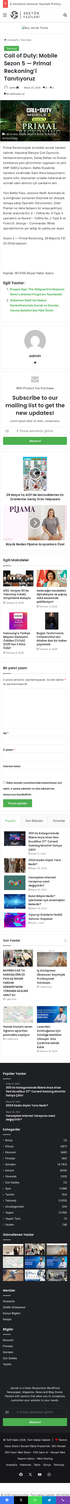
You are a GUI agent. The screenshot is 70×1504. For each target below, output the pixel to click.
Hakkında (25, 1464)
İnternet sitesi (11, 766)
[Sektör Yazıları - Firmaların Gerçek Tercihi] (25, 15)
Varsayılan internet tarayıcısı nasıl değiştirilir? (42, 881)
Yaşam (9, 1212)
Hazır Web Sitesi (20, 1452)
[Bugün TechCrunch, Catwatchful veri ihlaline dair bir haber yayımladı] (52, 621)
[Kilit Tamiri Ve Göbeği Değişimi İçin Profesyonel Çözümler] (13, 1275)
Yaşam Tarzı (12, 1218)
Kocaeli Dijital (28, 1446)
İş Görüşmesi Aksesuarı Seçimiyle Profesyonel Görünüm (51, 977)
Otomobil (10, 1176)
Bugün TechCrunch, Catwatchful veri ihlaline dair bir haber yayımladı (52, 638)
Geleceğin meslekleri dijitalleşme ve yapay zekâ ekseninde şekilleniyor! (52, 596)
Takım (37, 1464)
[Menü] (5, 16)
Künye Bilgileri (11, 1313)
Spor (8, 1188)
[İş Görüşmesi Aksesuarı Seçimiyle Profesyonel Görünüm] (52, 958)
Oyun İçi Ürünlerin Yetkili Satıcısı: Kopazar (45, 917)
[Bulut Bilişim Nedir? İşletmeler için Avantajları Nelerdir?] (14, 901)
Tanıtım (9, 1194)
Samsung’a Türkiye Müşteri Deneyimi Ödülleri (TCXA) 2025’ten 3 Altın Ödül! (16, 640)
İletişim (7, 1319)
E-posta (9, 749)
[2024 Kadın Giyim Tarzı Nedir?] (14, 865)
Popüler (10, 821)
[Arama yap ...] (65, 16)
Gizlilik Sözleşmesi (14, 1307)
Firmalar (10, 1158)
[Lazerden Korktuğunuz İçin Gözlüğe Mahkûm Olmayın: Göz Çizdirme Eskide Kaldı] (52, 1014)
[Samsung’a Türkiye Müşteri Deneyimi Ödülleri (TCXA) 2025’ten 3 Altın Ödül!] (18, 621)
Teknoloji (25, 39)
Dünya (9, 1146)
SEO (54, 1446)
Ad (6, 733)
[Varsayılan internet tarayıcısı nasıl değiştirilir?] (14, 882)
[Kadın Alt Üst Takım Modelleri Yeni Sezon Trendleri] (13, 1249)
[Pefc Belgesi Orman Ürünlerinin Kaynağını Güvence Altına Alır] (35, 1275)
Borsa (8, 1140)
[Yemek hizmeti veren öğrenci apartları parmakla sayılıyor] (18, 1014)
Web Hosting (45, 1458)
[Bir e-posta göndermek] (17, 87)
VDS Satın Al (40, 1452)
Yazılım (9, 1224)
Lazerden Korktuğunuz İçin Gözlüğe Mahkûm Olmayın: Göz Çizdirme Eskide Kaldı (49, 1037)
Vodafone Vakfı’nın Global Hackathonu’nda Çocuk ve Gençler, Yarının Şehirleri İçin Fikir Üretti (34, 305)
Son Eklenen (34, 821)
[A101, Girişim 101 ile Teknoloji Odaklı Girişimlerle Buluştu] (18, 578)
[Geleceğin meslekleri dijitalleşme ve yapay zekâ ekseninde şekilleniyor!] (52, 578)
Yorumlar (59, 821)
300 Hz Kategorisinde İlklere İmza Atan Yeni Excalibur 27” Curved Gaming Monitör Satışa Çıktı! (45, 841)
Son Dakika (12, 1182)
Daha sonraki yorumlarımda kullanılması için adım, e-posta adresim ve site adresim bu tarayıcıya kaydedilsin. (32, 788)
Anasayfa (12, 39)
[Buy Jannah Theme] (35, 27)
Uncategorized (14, 1206)
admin (12, 87)
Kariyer (9, 1170)
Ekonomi (10, 1152)
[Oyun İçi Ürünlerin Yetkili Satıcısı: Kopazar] (14, 920)
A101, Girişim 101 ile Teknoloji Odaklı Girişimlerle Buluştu (17, 594)
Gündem (10, 1164)
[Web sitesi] (35, 362)
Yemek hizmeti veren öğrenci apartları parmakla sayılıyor (17, 1031)
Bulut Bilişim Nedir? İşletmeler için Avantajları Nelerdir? (46, 900)
